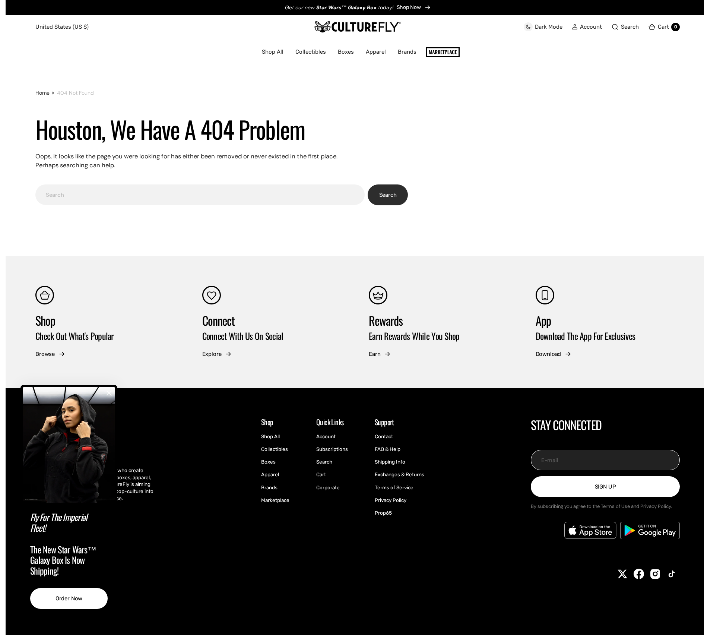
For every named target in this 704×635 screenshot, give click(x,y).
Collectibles (310, 51)
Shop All (272, 51)
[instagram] (655, 574)
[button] (587, 27)
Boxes (346, 51)
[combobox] (200, 194)
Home (42, 92)
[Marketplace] (443, 52)
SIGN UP (605, 486)
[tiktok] (671, 574)
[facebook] (639, 574)
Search (388, 195)
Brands (407, 51)
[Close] (109, 393)
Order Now (69, 598)
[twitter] (622, 574)
